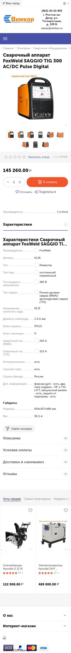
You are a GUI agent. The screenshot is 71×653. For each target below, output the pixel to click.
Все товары (5, 38)
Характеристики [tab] (17, 224)
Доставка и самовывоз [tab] (23, 462)
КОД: (56, 157)
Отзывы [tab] (10, 474)
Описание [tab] (12, 438)
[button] (45, 192)
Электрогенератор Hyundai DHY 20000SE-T (50, 567)
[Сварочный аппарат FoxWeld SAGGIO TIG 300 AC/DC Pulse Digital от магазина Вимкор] (35, 99)
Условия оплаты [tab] (17, 450)
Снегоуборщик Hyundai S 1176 (13, 567)
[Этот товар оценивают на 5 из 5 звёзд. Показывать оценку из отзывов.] (10, 573)
